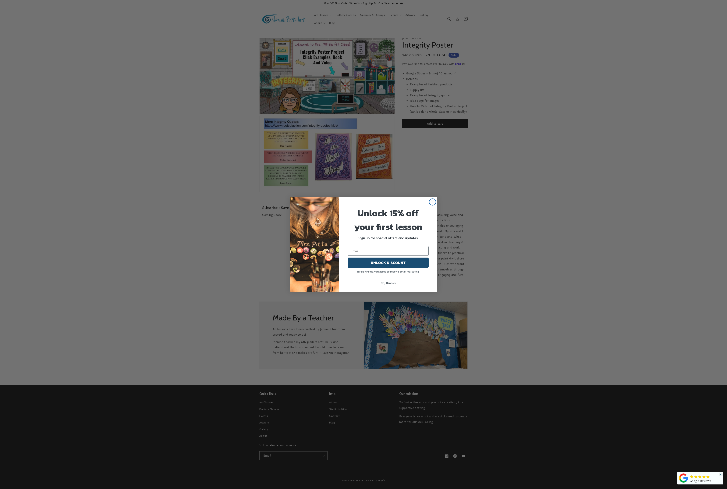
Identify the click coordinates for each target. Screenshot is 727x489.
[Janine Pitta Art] (683, 482)
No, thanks (388, 283)
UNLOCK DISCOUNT (388, 263)
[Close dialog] (432, 202)
